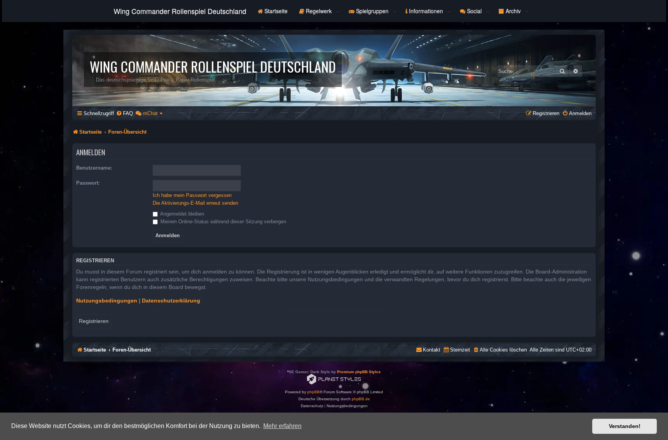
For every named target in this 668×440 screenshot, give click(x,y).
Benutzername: (94, 168)
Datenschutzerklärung (171, 300)
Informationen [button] (426, 11)
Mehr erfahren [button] (282, 426)
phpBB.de (361, 399)
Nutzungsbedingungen (106, 300)
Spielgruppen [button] (372, 11)
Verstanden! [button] (625, 426)
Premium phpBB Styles (359, 372)
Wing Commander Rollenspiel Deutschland (180, 11)
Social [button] (474, 11)
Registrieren (94, 321)
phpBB (313, 392)
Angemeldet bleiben (181, 214)
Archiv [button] (513, 11)
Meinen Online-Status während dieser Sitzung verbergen (222, 221)
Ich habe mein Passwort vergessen (192, 195)
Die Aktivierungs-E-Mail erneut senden (195, 203)
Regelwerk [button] (318, 11)
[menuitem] (124, 113)
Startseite (275, 11)
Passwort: (88, 183)
